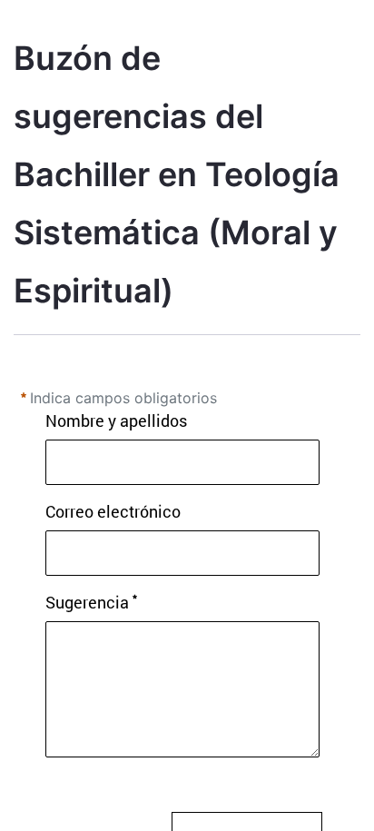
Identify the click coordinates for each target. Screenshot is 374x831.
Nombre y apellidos (116, 420)
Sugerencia (87, 602)
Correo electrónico (113, 511)
